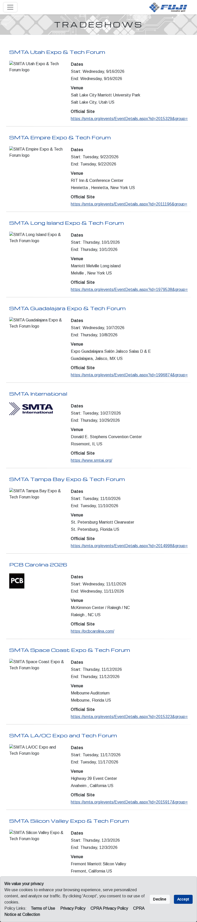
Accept (183, 899)
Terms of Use (43, 908)
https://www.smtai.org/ (91, 460)
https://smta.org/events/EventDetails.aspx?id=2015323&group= (129, 716)
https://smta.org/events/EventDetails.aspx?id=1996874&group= (129, 375)
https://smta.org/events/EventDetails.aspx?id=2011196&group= (129, 204)
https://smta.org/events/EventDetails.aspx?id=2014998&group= (129, 546)
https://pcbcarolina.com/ (92, 631)
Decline (159, 899)
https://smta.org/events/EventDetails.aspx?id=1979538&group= (129, 289)
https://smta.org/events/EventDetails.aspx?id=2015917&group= (129, 802)
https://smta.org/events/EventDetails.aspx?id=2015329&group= (129, 118)
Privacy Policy (72, 908)
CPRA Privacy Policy (109, 908)
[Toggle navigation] (10, 7)
